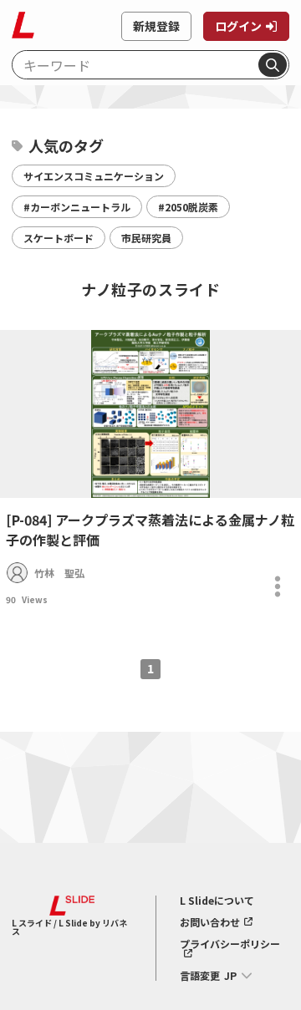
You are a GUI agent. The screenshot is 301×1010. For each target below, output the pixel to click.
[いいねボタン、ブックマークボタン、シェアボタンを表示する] (277, 586)
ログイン (238, 26)
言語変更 (200, 976)
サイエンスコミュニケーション (93, 176)
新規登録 (156, 26)
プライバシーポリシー (230, 945)
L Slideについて (217, 901)
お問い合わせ (210, 922)
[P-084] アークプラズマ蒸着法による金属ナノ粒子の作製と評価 (150, 530)
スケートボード (58, 238)
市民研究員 (146, 238)
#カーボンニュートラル (76, 207)
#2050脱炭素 (188, 207)
